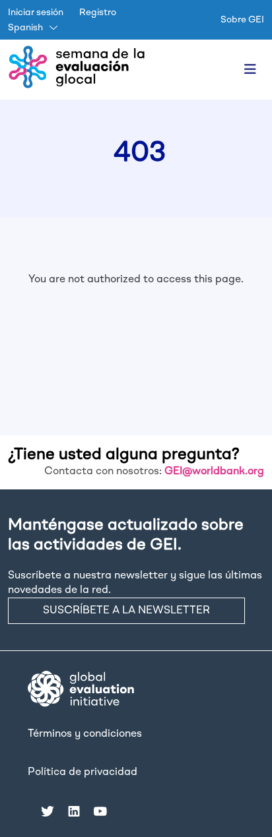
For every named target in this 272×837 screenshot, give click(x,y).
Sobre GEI (242, 19)
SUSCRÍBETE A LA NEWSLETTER (126, 610)
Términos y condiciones (85, 734)
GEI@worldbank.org (214, 471)
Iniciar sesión (35, 12)
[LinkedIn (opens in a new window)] (74, 810)
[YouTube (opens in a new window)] (100, 810)
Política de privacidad (82, 772)
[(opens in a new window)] (81, 689)
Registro (97, 12)
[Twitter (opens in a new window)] (47, 810)
